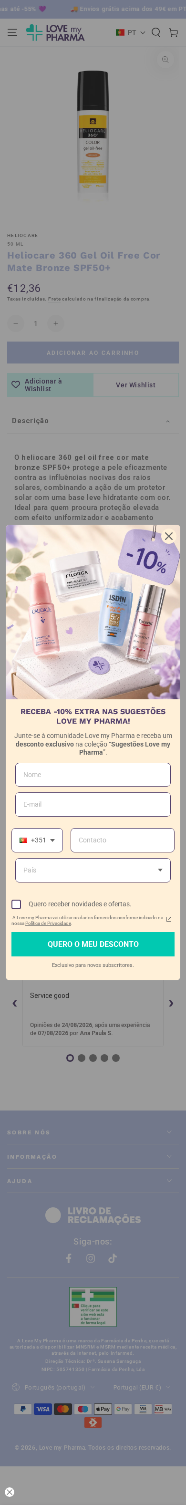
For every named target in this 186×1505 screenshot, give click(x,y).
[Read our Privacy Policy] (169, 919)
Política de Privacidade (48, 923)
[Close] (168, 536)
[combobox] (37, 840)
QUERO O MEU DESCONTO (93, 944)
